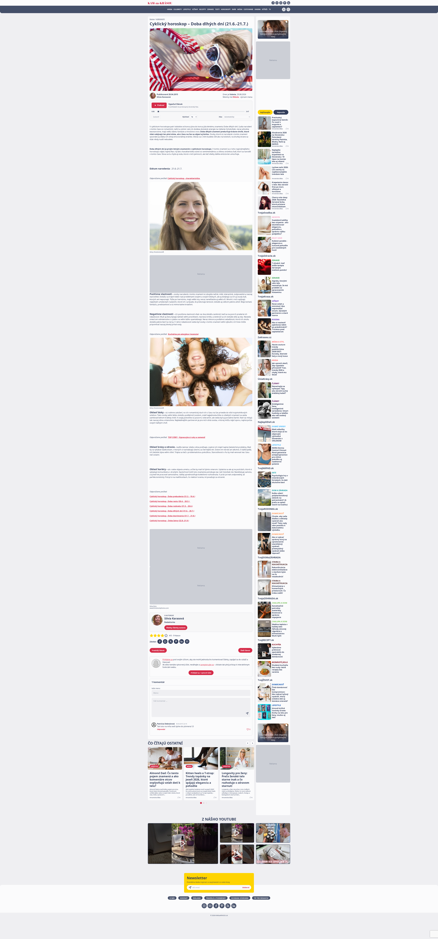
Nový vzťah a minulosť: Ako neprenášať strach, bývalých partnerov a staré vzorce (280, 309)
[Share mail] (187, 641)
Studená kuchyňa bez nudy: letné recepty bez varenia (280, 668)
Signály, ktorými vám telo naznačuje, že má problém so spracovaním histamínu (280, 286)
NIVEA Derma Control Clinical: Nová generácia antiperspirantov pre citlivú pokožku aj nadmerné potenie (279, 456)
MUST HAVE (277, 238)
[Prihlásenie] (284, 9)
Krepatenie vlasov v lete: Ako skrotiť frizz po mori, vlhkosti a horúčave (280, 187)
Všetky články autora (175, 627)
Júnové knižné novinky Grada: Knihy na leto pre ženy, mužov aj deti (280, 713)
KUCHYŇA (276, 644)
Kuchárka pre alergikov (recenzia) (183, 334)
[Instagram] (280, 2)
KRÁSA (169, 9)
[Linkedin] (288, 2)
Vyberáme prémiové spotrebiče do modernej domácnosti (278, 652)
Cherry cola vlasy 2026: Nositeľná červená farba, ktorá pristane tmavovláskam (279, 202)
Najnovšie (281, 112)
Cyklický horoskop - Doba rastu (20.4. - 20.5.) (170, 501)
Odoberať (245, 888)
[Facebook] (273, 2)
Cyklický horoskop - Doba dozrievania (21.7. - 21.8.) (172, 516)
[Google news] (227, 905)
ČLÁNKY (275, 383)
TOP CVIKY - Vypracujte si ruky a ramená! (186, 437)
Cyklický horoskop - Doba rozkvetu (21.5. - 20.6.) (171, 506)
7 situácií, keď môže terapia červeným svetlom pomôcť (279, 266)
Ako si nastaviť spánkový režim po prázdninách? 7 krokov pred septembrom (279, 327)
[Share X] (170, 641)
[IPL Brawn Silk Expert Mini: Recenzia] (273, 854)
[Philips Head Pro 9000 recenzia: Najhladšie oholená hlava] (273, 832)
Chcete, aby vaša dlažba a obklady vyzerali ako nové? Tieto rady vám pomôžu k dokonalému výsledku (279, 523)
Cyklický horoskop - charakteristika (184, 178)
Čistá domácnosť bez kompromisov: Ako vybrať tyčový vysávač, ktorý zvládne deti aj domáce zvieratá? (280, 694)
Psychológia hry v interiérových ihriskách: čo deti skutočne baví (280, 479)
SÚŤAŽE (264, 9)
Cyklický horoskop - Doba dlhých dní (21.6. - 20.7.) (172, 511)
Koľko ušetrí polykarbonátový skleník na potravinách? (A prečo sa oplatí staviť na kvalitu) (280, 499)
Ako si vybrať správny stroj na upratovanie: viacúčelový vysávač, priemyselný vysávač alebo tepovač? (279, 545)
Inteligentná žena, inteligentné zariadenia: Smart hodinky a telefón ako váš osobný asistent (280, 411)
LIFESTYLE (187, 9)
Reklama (197, 898)
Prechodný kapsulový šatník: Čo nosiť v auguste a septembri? (280, 122)
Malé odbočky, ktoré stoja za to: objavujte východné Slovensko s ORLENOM (279, 435)
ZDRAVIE (210, 9)
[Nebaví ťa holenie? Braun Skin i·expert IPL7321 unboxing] (237, 854)
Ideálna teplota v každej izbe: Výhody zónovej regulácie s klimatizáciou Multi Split (279, 630)
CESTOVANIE (248, 9)
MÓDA (239, 9)
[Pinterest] (284, 2)
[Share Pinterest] (176, 641)
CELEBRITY (177, 9)
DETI (274, 472)
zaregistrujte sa (207, 664)
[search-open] (288, 9)
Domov (152, 19)
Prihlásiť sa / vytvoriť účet (201, 673)
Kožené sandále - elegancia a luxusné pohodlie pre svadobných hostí (280, 245)
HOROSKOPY (226, 9)
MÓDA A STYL (278, 342)
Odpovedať (161, 729)
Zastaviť (156, 117)
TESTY (217, 9)
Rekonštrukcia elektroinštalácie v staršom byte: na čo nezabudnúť (279, 572)
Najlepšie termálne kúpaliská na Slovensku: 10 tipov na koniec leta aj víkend (279, 156)
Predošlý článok (158, 650)
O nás (172, 898)
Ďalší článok (245, 650)
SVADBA (258, 9)
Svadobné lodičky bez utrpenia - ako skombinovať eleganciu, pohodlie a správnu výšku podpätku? (280, 227)
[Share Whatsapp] (165, 641)
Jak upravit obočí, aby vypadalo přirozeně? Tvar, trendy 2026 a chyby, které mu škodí (280, 369)
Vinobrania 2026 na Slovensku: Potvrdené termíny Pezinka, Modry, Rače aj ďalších (279, 138)
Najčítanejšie (265, 112)
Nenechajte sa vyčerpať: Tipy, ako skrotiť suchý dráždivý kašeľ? (280, 389)
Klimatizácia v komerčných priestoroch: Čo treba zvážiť (279, 589)
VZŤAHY (195, 9)
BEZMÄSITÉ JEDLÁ (280, 662)
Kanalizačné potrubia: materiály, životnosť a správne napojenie (277, 611)
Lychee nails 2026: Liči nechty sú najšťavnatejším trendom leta (280, 170)
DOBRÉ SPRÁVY (279, 426)
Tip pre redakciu (261, 898)
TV (270, 9)
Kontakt (184, 898)
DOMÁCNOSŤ (278, 513)
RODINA (275, 319)
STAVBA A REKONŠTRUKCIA (279, 563)
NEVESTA (276, 217)
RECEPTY (202, 9)
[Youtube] (277, 2)
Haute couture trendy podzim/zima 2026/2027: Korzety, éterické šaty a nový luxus (280, 350)
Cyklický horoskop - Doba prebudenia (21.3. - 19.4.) (172, 496)
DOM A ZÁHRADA (279, 490)
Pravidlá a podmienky (216, 898)
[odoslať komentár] (247, 713)
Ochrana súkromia (239, 898)
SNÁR (234, 9)
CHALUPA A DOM (279, 603)
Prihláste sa (168, 659)
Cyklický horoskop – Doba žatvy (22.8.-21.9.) (169, 520)
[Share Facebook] (159, 641)
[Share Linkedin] (181, 641)
